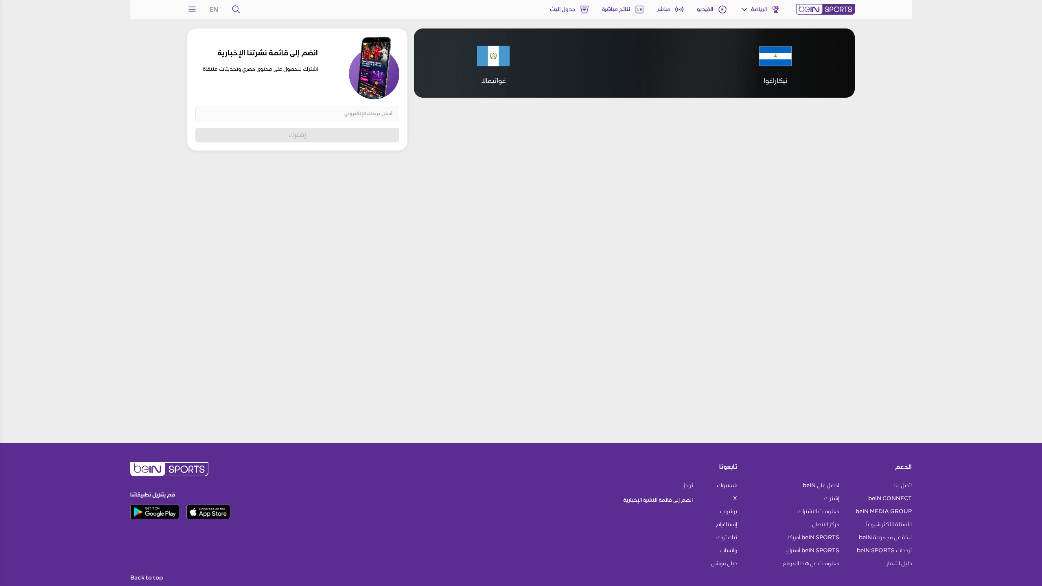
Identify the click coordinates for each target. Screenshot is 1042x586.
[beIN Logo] (825, 9)
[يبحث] (236, 9)
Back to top (146, 578)
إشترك (297, 135)
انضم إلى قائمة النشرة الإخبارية (658, 500)
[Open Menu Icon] (192, 9)
